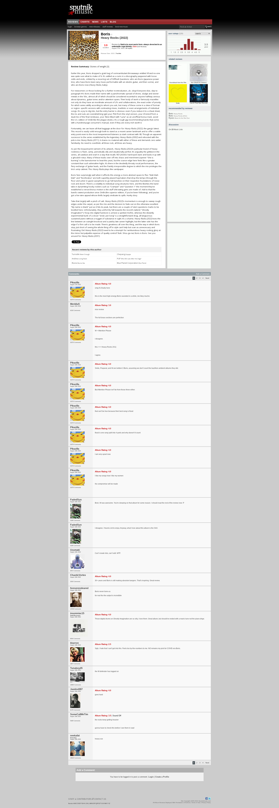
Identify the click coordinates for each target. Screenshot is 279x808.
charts (85, 22)
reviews (73, 22)
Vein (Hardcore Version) (198, 82)
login (70, 26)
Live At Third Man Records (199, 103)
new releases (94, 26)
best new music (121, 26)
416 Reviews (141, 46)
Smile (178, 103)
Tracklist (118, 53)
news (95, 22)
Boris (105, 34)
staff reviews (107, 26)
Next (207, 278)
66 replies (129, 48)
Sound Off (117, 716)
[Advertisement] (189, 178)
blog (113, 22)
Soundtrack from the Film (177, 82)
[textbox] (192, 27)
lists (104, 22)
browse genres (80, 26)
